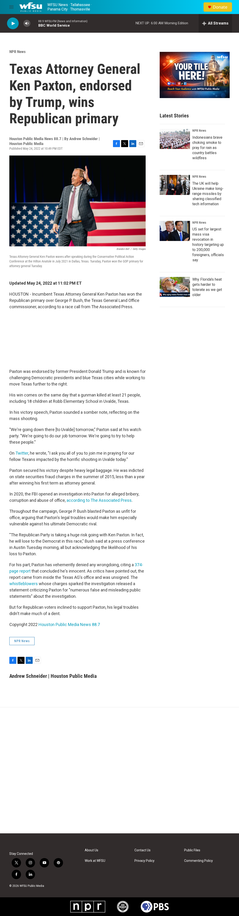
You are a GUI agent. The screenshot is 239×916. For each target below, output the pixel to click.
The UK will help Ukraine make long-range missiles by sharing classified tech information (208, 193)
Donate (220, 7)
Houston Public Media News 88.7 (69, 624)
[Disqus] (119, 770)
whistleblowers (23, 583)
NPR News (17, 51)
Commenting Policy (198, 861)
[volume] (27, 23)
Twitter (21, 453)
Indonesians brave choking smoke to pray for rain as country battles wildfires (207, 147)
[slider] (34, 23)
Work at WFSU (95, 861)
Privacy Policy (144, 861)
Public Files (192, 850)
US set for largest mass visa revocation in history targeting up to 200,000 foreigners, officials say (208, 244)
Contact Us (142, 850)
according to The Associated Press (99, 500)
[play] (13, 23)
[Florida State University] (123, 906)
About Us (91, 850)
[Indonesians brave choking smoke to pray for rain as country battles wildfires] (175, 139)
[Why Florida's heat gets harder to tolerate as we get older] (175, 287)
